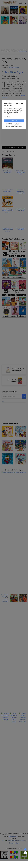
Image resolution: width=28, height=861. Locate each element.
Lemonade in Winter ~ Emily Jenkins (7, 190)
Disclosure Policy (23, 51)
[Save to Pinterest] (2, 424)
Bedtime (11, 67)
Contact (10, 841)
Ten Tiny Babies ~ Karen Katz (20, 228)
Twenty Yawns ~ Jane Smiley (7, 171)
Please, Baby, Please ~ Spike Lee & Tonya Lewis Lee (7, 229)
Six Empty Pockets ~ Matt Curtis (20, 209)
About (4, 841)
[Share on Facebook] (2, 428)
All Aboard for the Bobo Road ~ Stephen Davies (20, 191)
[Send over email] (2, 435)
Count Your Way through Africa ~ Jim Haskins (7, 210)
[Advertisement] (14, 36)
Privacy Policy (14, 843)
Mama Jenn (13, 836)
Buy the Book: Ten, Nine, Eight (14, 147)
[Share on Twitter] (2, 432)
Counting (16, 67)
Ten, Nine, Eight (14, 72)
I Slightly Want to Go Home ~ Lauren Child (20, 172)
